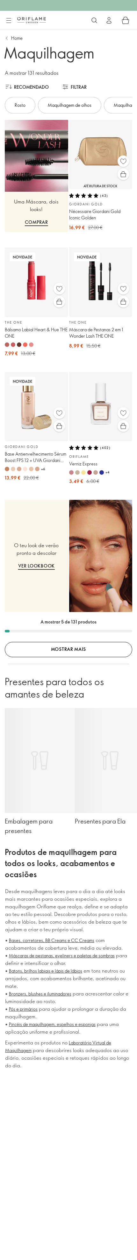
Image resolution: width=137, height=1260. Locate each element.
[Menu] (8, 20)
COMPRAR (36, 222)
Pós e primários (23, 1009)
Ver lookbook (36, 566)
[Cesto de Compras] (125, 20)
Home (17, 38)
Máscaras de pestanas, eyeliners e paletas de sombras (62, 956)
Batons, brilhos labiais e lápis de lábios (45, 971)
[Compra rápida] (123, 174)
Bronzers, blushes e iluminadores (40, 994)
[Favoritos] (123, 161)
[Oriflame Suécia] (31, 20)
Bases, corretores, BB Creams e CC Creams (51, 940)
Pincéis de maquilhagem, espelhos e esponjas (52, 1024)
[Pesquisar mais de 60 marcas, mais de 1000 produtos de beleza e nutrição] (94, 20)
